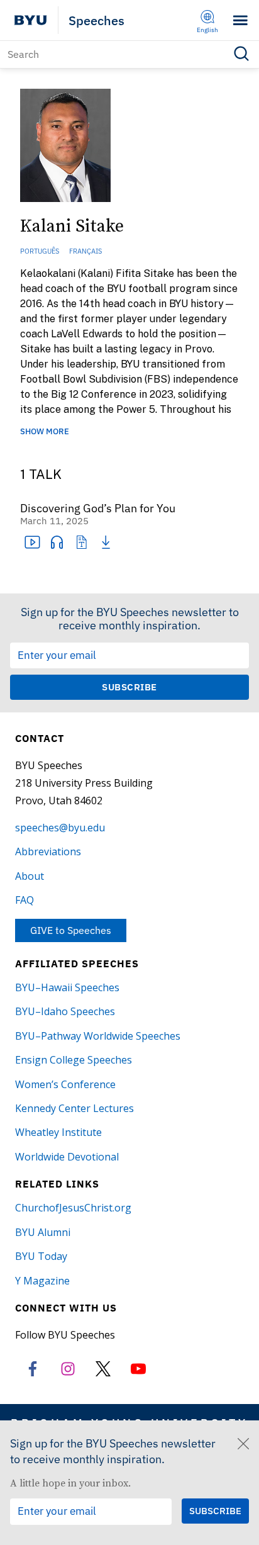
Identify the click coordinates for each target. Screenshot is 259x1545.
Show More (44, 432)
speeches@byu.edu (60, 827)
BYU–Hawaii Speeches (67, 987)
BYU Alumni (42, 1232)
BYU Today (41, 1256)
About (29, 876)
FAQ (24, 900)
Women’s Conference (65, 1084)
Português (39, 251)
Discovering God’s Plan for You (97, 508)
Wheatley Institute (58, 1132)
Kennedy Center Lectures (74, 1108)
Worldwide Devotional (67, 1156)
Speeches (96, 20)
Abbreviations (48, 851)
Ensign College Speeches (73, 1059)
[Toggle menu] (240, 20)
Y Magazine (42, 1280)
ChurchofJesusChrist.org (73, 1207)
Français (85, 251)
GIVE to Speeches (70, 930)
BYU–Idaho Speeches (65, 1011)
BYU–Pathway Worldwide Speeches (97, 1036)
